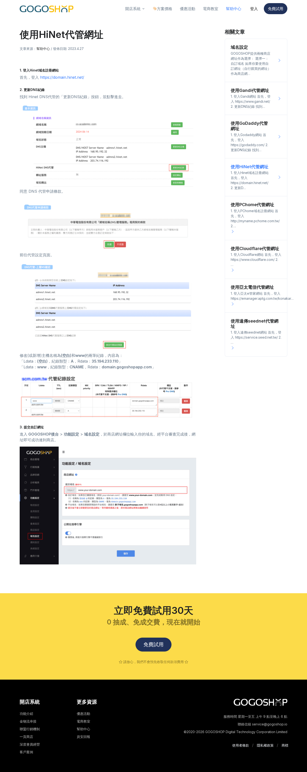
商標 (285, 745)
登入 (254, 8)
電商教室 (83, 721)
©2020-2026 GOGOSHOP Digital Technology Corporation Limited (235, 732)
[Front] (46, 8)
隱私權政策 (265, 745)
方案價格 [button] (164, 8)
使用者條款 (240, 745)
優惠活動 (83, 714)
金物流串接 (28, 721)
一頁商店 (26, 737)
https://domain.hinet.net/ (62, 77)
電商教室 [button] (210, 8)
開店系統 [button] (133, 8)
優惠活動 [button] (187, 8)
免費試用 (275, 8)
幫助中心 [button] (233, 8)
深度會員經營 (30, 744)
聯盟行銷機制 (30, 729)
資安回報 (83, 737)
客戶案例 (26, 752)
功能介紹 (26, 714)
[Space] (260, 702)
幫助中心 (43, 49)
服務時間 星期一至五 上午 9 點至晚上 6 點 (255, 716)
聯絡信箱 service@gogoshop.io (262, 724)
